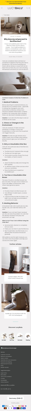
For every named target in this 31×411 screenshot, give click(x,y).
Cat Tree (12, 340)
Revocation (3, 391)
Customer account (5, 370)
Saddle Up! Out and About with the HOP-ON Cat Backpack (15, 314)
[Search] (27, 8)
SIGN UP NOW (15, 364)
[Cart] (29, 8)
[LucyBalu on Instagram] (5, 405)
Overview (6, 15)
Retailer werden (5, 383)
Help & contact (4, 374)
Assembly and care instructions (8, 376)
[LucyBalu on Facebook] (3, 405)
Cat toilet (20, 340)
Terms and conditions (6, 392)
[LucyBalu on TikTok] (8, 405)
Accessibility (4, 396)
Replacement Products (6, 380)
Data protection (5, 398)
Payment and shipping (6, 378)
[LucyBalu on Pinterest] (6, 405)
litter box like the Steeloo (18, 197)
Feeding (28, 340)
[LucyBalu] (15, 8)
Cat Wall (4, 340)
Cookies (3, 394)
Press (2, 381)
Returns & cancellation (6, 372)
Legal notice (4, 389)
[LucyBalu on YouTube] (10, 405)
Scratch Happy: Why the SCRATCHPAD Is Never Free (15, 277)
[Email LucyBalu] (1, 405)
